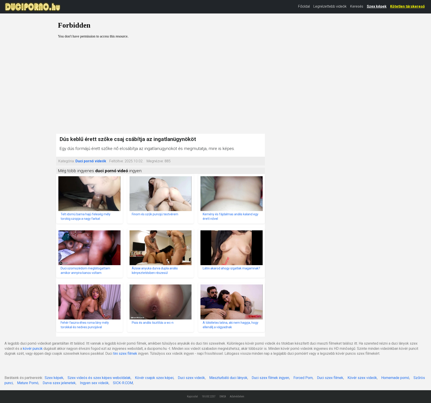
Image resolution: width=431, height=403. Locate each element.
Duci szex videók (191, 378)
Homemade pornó (395, 378)
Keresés (356, 6)
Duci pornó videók (90, 161)
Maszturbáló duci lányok (228, 378)
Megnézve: (155, 161)
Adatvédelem (237, 396)
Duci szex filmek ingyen (270, 378)
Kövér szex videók (362, 378)
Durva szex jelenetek (59, 383)
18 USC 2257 (209, 396)
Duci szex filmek (330, 378)
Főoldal (304, 6)
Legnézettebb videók (330, 6)
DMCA (223, 396)
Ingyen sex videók (94, 383)
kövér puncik (33, 348)
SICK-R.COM (123, 383)
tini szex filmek (125, 353)
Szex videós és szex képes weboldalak (99, 378)
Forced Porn (303, 378)
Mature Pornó (27, 383)
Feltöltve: (116, 161)
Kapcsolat (192, 396)
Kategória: (66, 161)
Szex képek (377, 6)
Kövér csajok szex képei (154, 378)
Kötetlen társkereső (407, 6)
